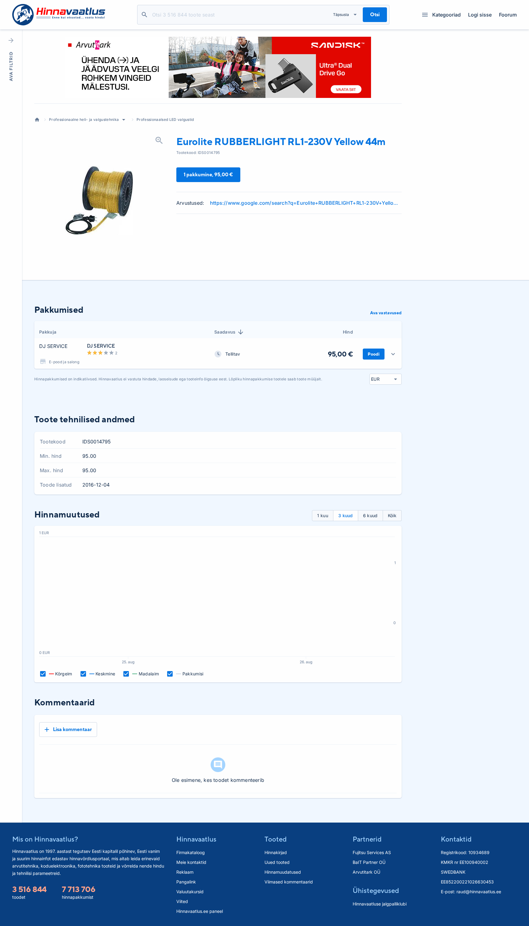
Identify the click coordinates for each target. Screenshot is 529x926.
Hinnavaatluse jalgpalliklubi (380, 903)
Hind (348, 331)
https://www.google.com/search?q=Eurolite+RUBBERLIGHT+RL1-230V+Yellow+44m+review (306, 203)
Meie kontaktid (191, 862)
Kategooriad (446, 15)
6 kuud (370, 515)
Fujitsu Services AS (372, 852)
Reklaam (184, 872)
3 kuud (345, 515)
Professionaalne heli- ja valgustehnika (84, 119)
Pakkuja (47, 331)
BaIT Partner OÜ (369, 862)
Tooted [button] (275, 839)
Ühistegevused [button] (376, 890)
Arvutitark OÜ (366, 872)
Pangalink (186, 881)
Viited (182, 901)
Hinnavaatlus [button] (196, 839)
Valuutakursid (190, 891)
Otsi (144, 14)
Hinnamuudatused (282, 872)
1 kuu (322, 515)
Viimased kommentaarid (288, 881)
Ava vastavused (386, 312)
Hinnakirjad (275, 852)
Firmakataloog (190, 852)
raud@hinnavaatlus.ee (478, 891)
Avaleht (37, 119)
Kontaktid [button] (456, 839)
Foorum (508, 15)
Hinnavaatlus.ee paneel (199, 911)
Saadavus (225, 331)
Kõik (392, 515)
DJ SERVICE (53, 346)
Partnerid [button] (367, 839)
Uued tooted (277, 862)
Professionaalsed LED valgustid (165, 119)
